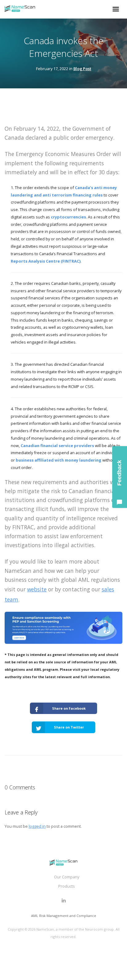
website (37, 589)
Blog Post (82, 68)
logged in (37, 826)
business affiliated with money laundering (58, 460)
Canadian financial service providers (57, 445)
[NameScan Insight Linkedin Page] (63, 900)
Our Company (66, 877)
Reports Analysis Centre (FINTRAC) (45, 261)
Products (66, 886)
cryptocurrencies (68, 217)
